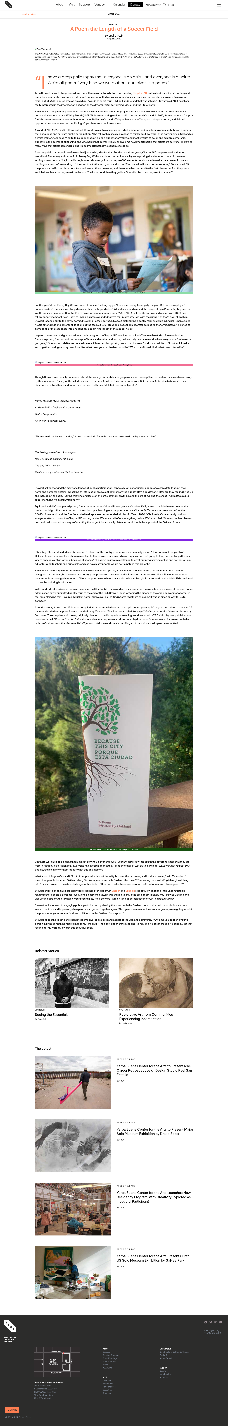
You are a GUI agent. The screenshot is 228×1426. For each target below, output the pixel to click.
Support (84, 4)
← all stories (28, 14)
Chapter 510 (140, 93)
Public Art (164, 1355)
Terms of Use (25, 1417)
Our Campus (165, 1349)
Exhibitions (108, 1383)
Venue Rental (166, 1358)
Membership (165, 1374)
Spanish (130, 890)
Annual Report (109, 1361)
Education (107, 1390)
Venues (99, 4)
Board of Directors (111, 1355)
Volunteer (164, 1377)
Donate (135, 4)
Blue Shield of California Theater (174, 1352)
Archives (107, 1393)
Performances (109, 1387)
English (116, 890)
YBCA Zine (107, 1368)
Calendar (119, 4)
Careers (106, 1352)
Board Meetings (110, 1358)
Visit (72, 4)
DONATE (12, 1410)
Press (105, 1364)
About (60, 4)
